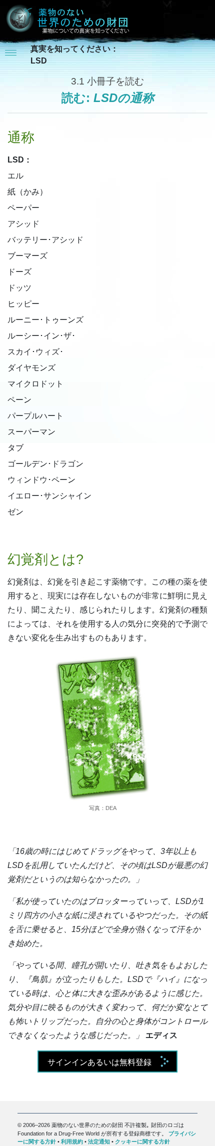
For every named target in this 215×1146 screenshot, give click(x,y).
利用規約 (72, 1141)
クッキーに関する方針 (142, 1141)
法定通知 (99, 1141)
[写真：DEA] (102, 728)
